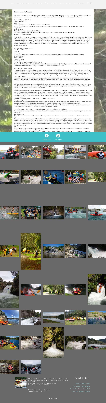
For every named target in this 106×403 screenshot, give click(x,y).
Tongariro (87, 391)
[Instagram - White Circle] (58, 136)
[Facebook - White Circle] (47, 135)
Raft (77, 391)
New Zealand (78, 388)
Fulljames (83, 386)
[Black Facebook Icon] (88, 3)
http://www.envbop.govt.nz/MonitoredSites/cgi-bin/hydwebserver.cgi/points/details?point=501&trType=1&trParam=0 (51, 26)
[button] (30, 3)
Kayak (88, 386)
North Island (86, 388)
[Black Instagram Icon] (91, 3)
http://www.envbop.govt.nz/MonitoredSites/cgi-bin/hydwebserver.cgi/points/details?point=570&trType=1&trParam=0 (51, 54)
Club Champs (76, 386)
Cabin (83, 383)
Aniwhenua (78, 383)
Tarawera (81, 391)
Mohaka (72, 388)
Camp (88, 383)
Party (74, 391)
